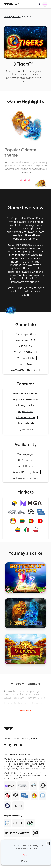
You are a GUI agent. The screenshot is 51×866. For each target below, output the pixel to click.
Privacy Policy (29, 738)
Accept (26, 855)
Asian (30, 363)
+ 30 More (17, 805)
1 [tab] (21, 180)
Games (16, 16)
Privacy (25, 861)
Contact (17, 738)
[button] (48, 843)
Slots (32, 333)
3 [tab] (29, 180)
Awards (8, 738)
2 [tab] (25, 180)
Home (7, 16)
